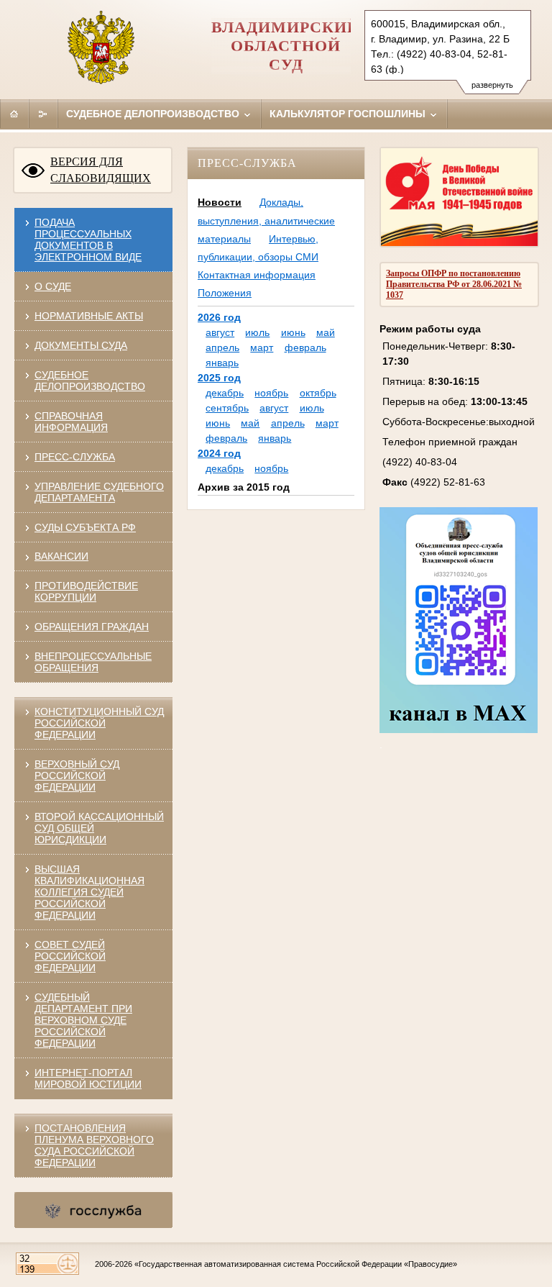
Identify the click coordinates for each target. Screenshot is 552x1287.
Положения (225, 293)
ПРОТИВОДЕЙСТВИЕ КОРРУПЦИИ (86, 591)
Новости (220, 202)
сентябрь (227, 408)
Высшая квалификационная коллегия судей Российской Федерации (89, 892)
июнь (293, 332)
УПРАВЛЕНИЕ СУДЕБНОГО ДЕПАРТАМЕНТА (99, 492)
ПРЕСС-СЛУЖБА (74, 457)
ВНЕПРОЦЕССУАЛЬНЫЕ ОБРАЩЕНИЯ (93, 661)
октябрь (318, 393)
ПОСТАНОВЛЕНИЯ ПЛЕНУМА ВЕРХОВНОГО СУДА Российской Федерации (94, 1145)
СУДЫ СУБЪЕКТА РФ (85, 527)
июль (257, 332)
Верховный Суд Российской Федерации (76, 775)
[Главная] (14, 113)
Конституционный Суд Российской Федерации (99, 723)
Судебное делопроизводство (154, 113)
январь (222, 362)
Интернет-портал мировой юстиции (88, 1078)
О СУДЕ (52, 286)
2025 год (219, 377)
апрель (222, 347)
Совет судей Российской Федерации (70, 956)
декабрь (225, 393)
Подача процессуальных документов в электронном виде (88, 240)
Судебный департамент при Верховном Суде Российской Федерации (83, 1020)
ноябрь (271, 393)
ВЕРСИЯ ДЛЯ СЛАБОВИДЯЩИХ (100, 169)
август (220, 332)
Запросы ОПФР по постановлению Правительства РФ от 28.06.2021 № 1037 (454, 284)
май (325, 332)
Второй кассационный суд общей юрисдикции (99, 828)
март (261, 347)
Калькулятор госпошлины (349, 113)
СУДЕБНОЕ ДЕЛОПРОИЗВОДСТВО (89, 380)
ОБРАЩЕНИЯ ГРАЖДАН (91, 626)
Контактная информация (257, 275)
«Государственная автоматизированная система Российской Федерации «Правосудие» (295, 1264)
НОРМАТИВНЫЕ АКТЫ (88, 316)
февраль (305, 347)
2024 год (219, 453)
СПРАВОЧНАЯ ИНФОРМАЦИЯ (71, 421)
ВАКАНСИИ (61, 556)
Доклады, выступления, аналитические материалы (266, 220)
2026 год (219, 317)
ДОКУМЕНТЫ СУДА (80, 345)
